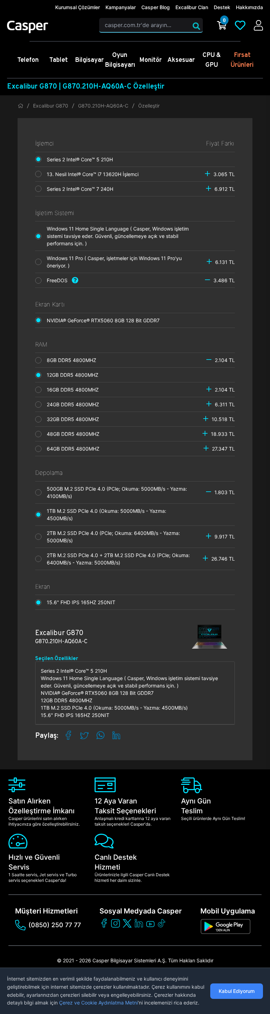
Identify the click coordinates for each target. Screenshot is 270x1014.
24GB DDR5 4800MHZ (75, 404)
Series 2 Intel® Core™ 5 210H (82, 159)
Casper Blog (155, 7)
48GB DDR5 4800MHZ (75, 434)
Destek (222, 7)
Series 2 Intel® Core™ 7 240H (82, 189)
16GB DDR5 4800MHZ (75, 390)
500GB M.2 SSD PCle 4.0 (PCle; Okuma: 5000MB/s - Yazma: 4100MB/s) (117, 492)
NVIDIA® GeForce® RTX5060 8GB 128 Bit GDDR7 (105, 320)
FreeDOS (59, 280)
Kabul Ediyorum (237, 991)
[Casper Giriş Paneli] (258, 25)
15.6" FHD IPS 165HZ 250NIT (83, 602)
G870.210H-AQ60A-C (103, 106)
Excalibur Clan (191, 7)
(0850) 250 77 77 (54, 925)
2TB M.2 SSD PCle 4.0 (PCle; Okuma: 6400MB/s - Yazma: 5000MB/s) (113, 536)
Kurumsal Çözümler (77, 7)
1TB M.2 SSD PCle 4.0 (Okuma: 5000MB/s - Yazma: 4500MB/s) (106, 514)
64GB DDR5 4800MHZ (75, 449)
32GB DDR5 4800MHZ (75, 419)
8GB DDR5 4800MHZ (74, 360)
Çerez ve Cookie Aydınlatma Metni (98, 1003)
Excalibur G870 (50, 106)
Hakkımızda (249, 7)
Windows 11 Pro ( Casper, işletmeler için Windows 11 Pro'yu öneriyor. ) (114, 262)
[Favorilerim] (240, 25)
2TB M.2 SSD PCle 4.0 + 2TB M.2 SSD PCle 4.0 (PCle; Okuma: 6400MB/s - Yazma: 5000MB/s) (118, 559)
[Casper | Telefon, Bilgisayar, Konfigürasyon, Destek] (49, 27)
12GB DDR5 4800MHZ (75, 375)
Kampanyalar (120, 7)
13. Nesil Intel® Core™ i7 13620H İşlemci (95, 174)
